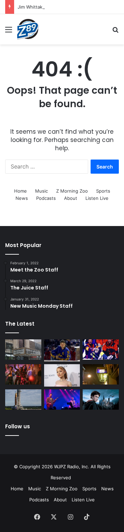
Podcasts (46, 198)
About (70, 198)
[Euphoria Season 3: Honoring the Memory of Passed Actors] (23, 374)
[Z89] (28, 29)
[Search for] (115, 32)
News (22, 198)
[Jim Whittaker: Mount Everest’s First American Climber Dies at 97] (101, 349)
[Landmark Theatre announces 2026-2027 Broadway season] (23, 349)
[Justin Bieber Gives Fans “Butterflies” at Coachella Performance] (62, 350)
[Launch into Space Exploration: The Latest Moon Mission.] (23, 399)
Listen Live (96, 198)
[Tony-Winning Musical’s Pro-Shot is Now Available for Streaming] (101, 374)
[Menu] (8, 32)
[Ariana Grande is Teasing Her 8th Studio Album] (62, 375)
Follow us (17, 426)
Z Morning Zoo (72, 191)
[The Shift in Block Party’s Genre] (62, 399)
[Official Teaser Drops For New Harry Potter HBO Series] (101, 399)
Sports (103, 191)
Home (20, 191)
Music (41, 191)
